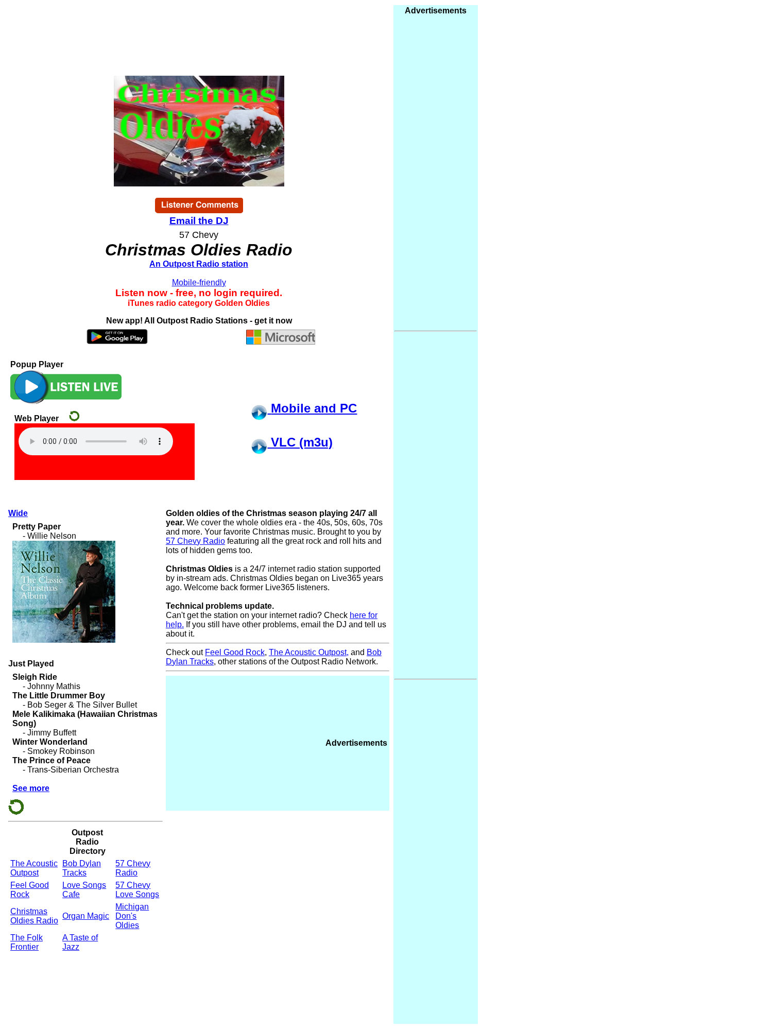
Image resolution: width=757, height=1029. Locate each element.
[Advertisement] (245, 742)
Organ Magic (85, 916)
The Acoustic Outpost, (309, 652)
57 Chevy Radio (132, 868)
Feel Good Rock (235, 652)
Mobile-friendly (199, 282)
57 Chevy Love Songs (137, 890)
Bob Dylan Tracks (81, 868)
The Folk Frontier (26, 942)
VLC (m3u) (300, 442)
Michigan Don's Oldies (132, 916)
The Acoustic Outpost (34, 868)
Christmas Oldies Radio (34, 916)
